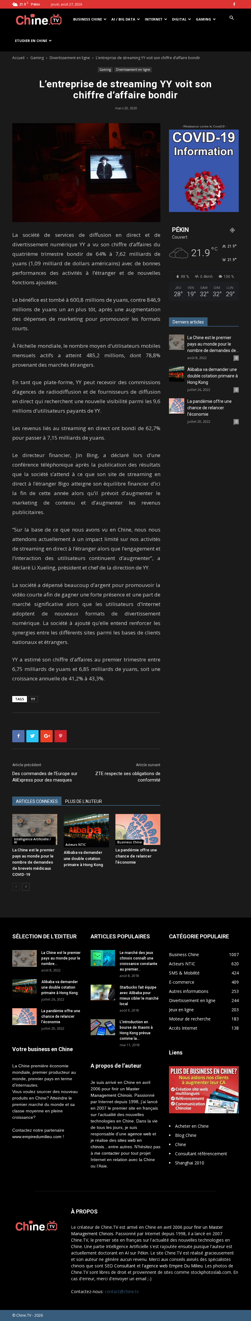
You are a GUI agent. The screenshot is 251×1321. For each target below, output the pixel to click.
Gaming (203, 19)
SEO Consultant (120, 1266)
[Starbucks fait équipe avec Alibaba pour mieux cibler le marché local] (103, 993)
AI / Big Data (123, 19)
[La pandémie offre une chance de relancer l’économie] (137, 829)
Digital (179, 19)
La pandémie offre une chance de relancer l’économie (136, 856)
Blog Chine (186, 1135)
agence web (139, 1133)
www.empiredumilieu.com (37, 1136)
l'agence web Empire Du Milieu (172, 1266)
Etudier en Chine (31, 40)
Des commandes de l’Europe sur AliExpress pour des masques (44, 777)
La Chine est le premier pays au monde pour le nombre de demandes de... (213, 344)
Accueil (18, 57)
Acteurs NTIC (76, 844)
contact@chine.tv (122, 1291)
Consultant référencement (201, 1153)
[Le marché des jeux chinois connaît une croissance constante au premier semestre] (103, 958)
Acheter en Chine (192, 1126)
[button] (231, 18)
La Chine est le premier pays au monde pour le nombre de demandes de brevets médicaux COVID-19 (33, 862)
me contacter (107, 1153)
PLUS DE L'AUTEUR (83, 801)
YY (33, 699)
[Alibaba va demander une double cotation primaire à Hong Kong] (86, 830)
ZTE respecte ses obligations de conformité (127, 777)
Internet (154, 19)
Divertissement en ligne (70, 57)
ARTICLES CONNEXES (37, 801)
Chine (180, 1144)
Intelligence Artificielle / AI (32, 840)
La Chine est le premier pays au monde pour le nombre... (61, 958)
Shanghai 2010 (189, 1163)
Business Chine (87, 19)
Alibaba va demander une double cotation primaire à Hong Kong (83, 858)
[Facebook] (234, 4)
